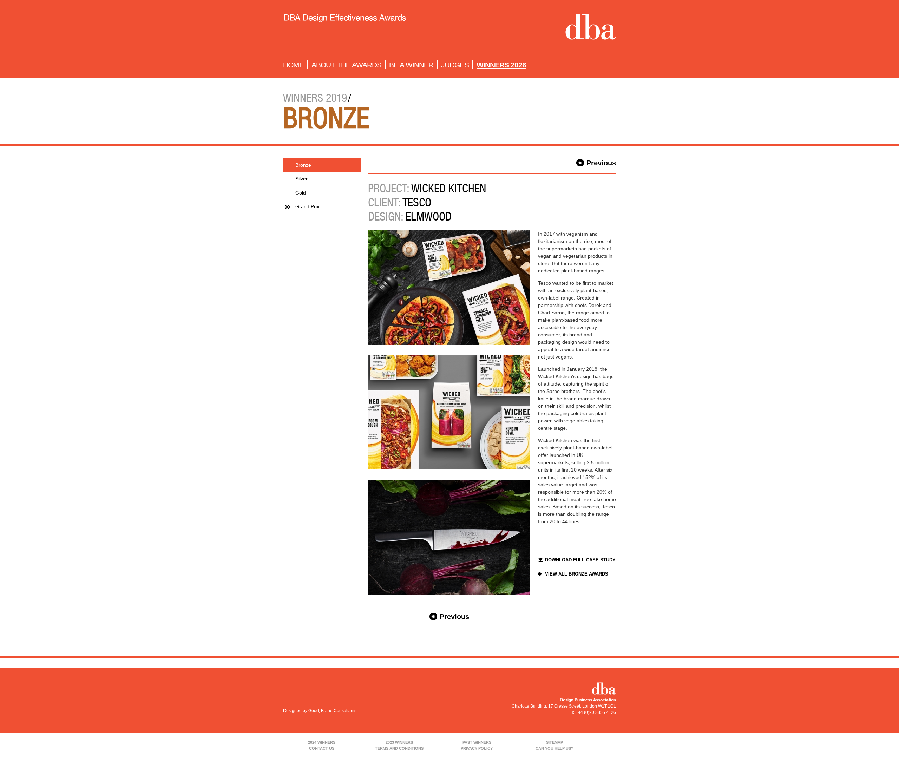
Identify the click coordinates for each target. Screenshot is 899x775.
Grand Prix (307, 206)
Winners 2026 (501, 65)
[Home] (344, 28)
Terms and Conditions (399, 748)
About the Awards (346, 65)
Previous (601, 163)
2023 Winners (399, 742)
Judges (455, 65)
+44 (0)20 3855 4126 (596, 712)
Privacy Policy (477, 748)
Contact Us (321, 748)
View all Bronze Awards (576, 574)
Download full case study (580, 560)
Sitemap (554, 742)
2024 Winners (321, 742)
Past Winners (476, 742)
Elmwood (429, 216)
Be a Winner (411, 65)
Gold (300, 193)
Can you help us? (554, 748)
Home (293, 65)
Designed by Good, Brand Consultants (319, 710)
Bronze (303, 165)
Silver (301, 179)
